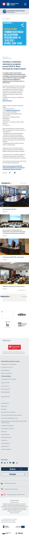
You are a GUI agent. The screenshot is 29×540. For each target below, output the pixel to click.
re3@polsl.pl (7, 370)
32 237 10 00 (6, 382)
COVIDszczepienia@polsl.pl (13, 110)
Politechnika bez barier (6, 437)
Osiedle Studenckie (5, 434)
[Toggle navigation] (25, 4)
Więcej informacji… (7, 100)
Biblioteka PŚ (4, 406)
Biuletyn (13, 469)
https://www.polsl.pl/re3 (6, 373)
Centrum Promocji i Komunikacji (8, 412)
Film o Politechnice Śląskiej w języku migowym (11, 415)
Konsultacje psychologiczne (7, 425)
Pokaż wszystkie (23, 183)
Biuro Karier (3, 409)
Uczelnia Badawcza (5, 443)
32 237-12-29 (10, 367)
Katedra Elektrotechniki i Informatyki (16, 11)
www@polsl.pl (18, 511)
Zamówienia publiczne (6, 449)
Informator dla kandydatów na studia (9, 418)
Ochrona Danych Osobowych (7, 428)
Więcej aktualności (21, 290)
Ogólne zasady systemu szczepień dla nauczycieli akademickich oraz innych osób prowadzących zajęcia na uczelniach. (14, 167)
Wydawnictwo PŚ (5, 446)
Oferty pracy (4, 431)
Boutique (12, 474)
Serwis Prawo (4, 440)
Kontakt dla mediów (5, 396)
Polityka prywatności (14, 502)
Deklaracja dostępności (14, 512)
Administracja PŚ (5, 403)
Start (4, 18)
